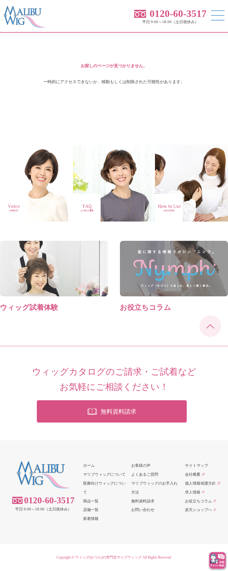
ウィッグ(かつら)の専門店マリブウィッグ (108, 557)
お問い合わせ (142, 509)
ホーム (89, 465)
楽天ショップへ (198, 509)
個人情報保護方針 (200, 483)
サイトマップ (196, 465)
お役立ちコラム (198, 501)
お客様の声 (141, 465)
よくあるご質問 (144, 474)
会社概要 (192, 474)
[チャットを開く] (218, 561)
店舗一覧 (91, 509)
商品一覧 (91, 501)
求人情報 (192, 492)
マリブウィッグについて (104, 474)
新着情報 (91, 518)
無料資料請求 (142, 501)
